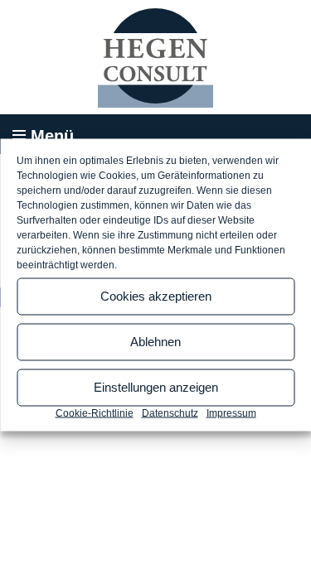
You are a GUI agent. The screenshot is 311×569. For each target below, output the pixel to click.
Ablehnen (155, 342)
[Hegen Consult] (156, 57)
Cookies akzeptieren (155, 296)
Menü (52, 136)
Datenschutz (170, 412)
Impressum (231, 412)
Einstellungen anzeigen (156, 387)
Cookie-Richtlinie (95, 412)
